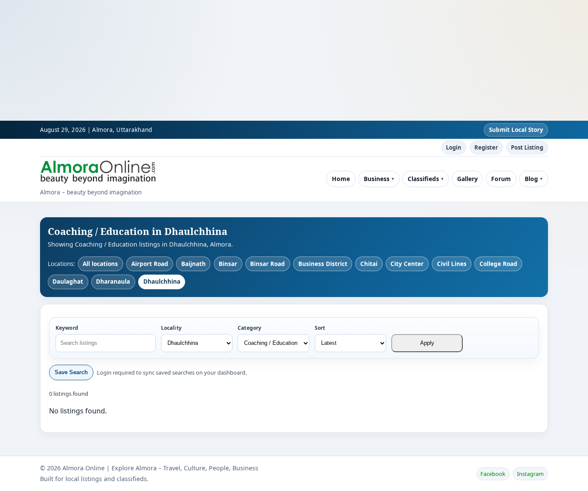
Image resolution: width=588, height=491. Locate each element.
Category (249, 328)
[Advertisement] (258, 60)
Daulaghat (68, 281)
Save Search (71, 372)
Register (486, 147)
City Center (407, 264)
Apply (427, 343)
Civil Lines (452, 264)
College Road (498, 264)
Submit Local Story (516, 130)
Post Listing (527, 147)
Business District (322, 264)
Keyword (67, 328)
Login (453, 147)
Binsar (228, 264)
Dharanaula (113, 281)
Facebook (492, 474)
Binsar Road (267, 264)
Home (341, 179)
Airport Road (149, 264)
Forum (501, 179)
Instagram (530, 474)
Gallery (467, 179)
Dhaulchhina (161, 281)
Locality (171, 328)
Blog (531, 179)
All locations (100, 264)
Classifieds (423, 179)
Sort (320, 328)
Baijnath (193, 264)
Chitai (369, 264)
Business (377, 179)
